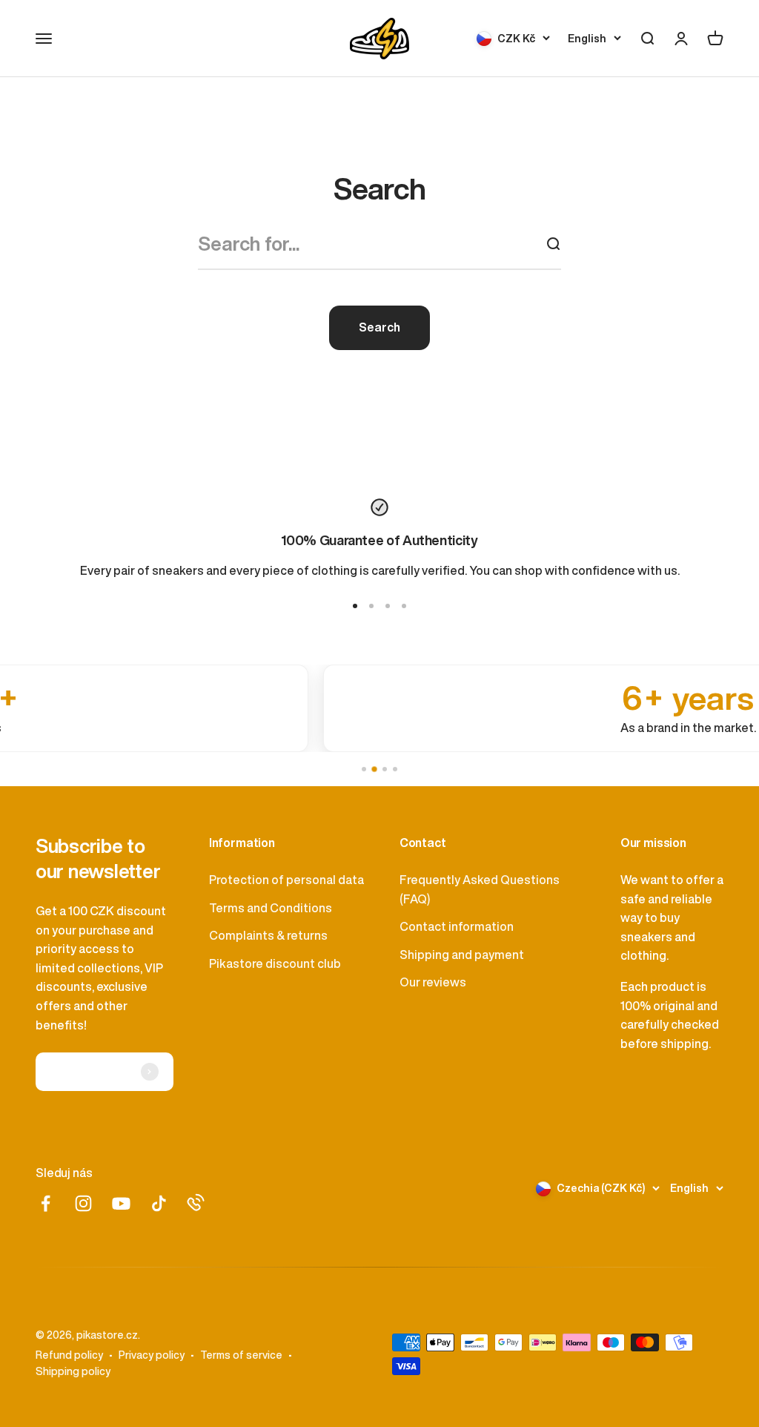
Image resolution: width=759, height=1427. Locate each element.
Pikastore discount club (275, 963)
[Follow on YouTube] (121, 1203)
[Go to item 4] (404, 606)
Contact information (457, 926)
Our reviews (433, 982)
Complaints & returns (268, 935)
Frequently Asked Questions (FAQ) (480, 889)
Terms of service (241, 1355)
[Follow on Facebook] (46, 1203)
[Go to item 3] (387, 606)
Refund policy (69, 1355)
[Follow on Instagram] (83, 1203)
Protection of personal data (286, 880)
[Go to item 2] (371, 606)
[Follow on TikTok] (159, 1203)
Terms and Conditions (270, 908)
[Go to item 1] (355, 606)
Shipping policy (73, 1371)
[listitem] (367, 708)
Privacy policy (152, 1355)
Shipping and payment (462, 954)
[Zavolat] (196, 1202)
